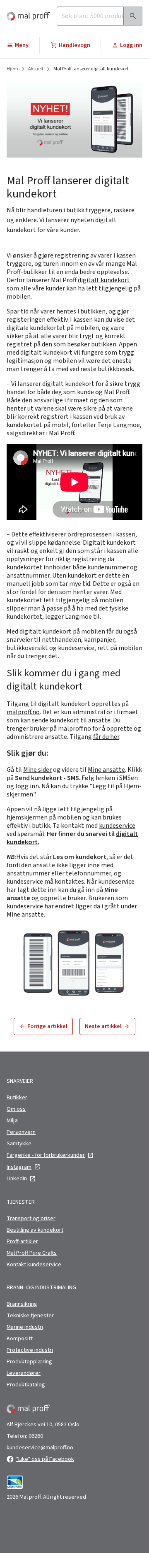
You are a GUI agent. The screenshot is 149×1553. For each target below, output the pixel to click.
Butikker (17, 1097)
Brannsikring (22, 1304)
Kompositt (20, 1339)
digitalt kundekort (104, 280)
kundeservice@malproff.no (40, 1448)
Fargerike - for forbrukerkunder (46, 1155)
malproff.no (23, 712)
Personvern (21, 1132)
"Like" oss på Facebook (45, 1459)
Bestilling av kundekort (35, 1230)
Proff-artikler (22, 1241)
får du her (106, 736)
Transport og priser (31, 1218)
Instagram (19, 1167)
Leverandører (24, 1373)
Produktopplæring (29, 1362)
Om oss (16, 1109)
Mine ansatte (106, 769)
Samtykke (19, 1144)
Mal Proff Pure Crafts (32, 1253)
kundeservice (117, 825)
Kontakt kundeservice (34, 1265)
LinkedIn (17, 1179)
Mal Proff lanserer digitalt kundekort (91, 69)
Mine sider (37, 769)
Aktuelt (35, 69)
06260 (36, 1436)
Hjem (12, 69)
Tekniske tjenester (30, 1316)
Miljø (12, 1121)
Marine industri (25, 1327)
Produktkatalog (26, 1385)
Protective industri (30, 1350)
